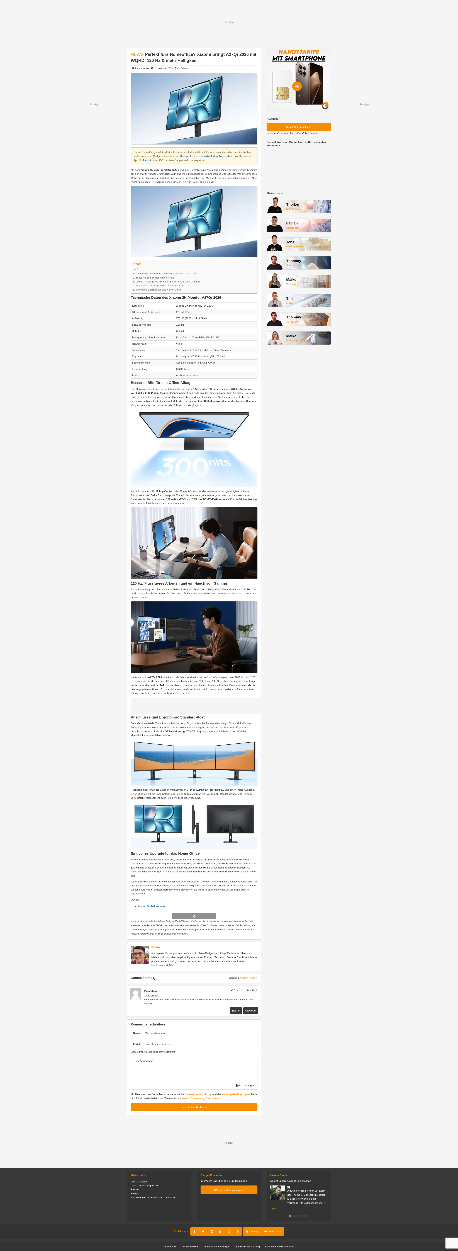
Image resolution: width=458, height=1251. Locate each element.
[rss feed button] (237, 1231)
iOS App (254, 1231)
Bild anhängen (246, 1085)
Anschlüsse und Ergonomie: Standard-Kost (159, 285)
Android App (274, 1231)
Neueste (244, 978)
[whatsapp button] (229, 1231)
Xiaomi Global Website (151, 906)
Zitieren (236, 1010)
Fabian (155, 947)
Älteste (253, 978)
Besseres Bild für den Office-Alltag (154, 277)
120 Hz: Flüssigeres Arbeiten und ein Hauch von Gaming (167, 281)
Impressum (170, 1246)
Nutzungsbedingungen (235, 1094)
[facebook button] (194, 1231)
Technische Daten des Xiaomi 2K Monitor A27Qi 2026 (165, 273)
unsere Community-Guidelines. (201, 1098)
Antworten (250, 1010)
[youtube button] (203, 1231)
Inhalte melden (190, 1246)
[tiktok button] (220, 1231)
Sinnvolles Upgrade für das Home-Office (158, 289)
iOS (161, 160)
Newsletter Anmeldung (298, 126)
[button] (290, 1216)
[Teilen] (194, 916)
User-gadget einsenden (230, 1190)
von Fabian (182, 68)
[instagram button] (211, 1231)
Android (147, 160)
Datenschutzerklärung (198, 1094)
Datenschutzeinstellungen (279, 1246)
